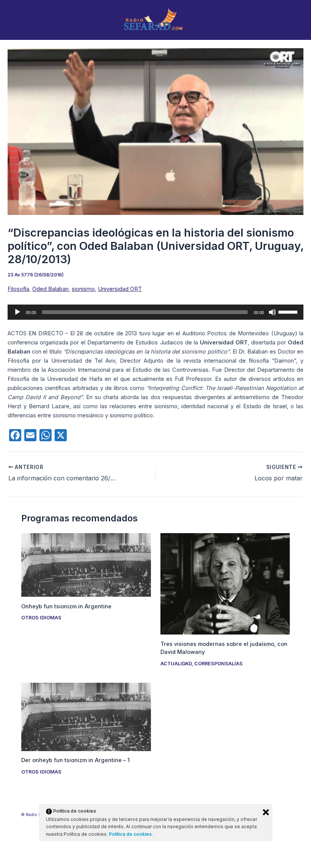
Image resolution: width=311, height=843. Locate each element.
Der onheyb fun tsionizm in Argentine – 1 (75, 760)
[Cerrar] (266, 812)
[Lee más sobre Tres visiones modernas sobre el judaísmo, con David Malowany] (225, 583)
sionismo (83, 289)
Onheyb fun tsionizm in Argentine (66, 606)
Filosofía (18, 289)
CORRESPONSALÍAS (218, 663)
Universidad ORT (120, 289)
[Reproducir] (17, 312)
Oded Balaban (50, 289)
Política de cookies (131, 834)
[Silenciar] (272, 312)
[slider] (289, 311)
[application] (155, 312)
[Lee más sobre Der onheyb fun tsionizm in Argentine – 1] (86, 716)
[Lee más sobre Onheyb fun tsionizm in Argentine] (86, 564)
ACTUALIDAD (176, 663)
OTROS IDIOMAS (41, 617)
